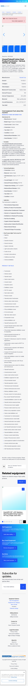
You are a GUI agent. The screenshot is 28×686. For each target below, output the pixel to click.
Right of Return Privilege (14, 635)
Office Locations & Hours (14, 646)
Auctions (14, 606)
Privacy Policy (14, 631)
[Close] (24, 672)
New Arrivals (14, 604)
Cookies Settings (13, 680)
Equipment (8, 12)
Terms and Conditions (14, 633)
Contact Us (14, 623)
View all (21, 481)
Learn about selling (8, 534)
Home (3, 12)
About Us (14, 642)
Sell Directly (14, 615)
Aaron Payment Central (14, 625)
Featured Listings (14, 608)
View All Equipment (14, 600)
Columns (14, 12)
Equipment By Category (14, 602)
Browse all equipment (9, 548)
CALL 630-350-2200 (21, 1)
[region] (13, 677)
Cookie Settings (14, 668)
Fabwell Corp (22, 77)
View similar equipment (17, 21)
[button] (2, 521)
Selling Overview (14, 616)
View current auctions (9, 560)
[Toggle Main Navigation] (25, 6)
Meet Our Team (14, 644)
